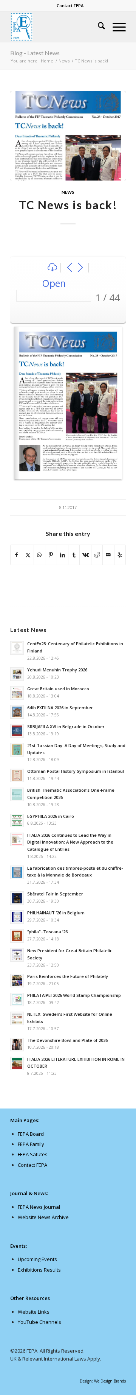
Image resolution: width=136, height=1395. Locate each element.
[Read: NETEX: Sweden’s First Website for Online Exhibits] (17, 1018)
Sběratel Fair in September (55, 894)
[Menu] (115, 27)
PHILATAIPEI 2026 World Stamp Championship (74, 995)
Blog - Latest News (35, 52)
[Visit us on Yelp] (119, 555)
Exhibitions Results (39, 1269)
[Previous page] (69, 267)
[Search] (97, 27)
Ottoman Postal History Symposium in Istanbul (75, 771)
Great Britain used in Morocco (58, 688)
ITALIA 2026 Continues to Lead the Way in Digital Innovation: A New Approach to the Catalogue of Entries (70, 842)
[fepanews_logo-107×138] (56, 27)
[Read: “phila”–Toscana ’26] (17, 936)
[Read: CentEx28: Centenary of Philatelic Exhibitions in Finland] (17, 648)
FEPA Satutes (33, 1154)
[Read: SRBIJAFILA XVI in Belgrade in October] (17, 731)
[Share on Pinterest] (50, 555)
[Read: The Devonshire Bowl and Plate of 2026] (17, 1044)
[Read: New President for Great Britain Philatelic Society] (17, 955)
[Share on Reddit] (96, 555)
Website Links (33, 1311)
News (68, 192)
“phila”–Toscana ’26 (47, 931)
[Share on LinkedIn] (62, 555)
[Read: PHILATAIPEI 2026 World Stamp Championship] (17, 999)
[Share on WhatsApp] (39, 555)
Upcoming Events (37, 1259)
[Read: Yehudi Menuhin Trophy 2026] (17, 674)
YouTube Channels (39, 1322)
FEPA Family (31, 1144)
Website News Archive (43, 1217)
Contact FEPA (70, 5)
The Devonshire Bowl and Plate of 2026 (67, 1040)
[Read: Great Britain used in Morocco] (17, 693)
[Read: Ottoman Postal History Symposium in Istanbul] (17, 775)
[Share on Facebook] (16, 555)
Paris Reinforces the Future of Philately (67, 976)
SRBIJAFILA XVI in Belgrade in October (66, 726)
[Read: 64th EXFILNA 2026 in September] (17, 712)
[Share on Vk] (85, 555)
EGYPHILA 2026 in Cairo (50, 816)
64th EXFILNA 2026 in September (60, 707)
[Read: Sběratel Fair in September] (17, 898)
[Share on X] (27, 555)
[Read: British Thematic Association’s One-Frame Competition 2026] (17, 794)
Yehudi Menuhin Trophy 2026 (57, 670)
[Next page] (80, 267)
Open (54, 283)
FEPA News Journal (39, 1206)
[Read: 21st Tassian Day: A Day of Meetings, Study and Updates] (17, 750)
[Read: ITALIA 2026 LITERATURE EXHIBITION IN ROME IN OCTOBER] (17, 1063)
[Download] (52, 267)
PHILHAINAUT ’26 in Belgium (56, 912)
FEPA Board (31, 1133)
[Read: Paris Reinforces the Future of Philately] (17, 980)
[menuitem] (70, 6)
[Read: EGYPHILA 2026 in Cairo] (17, 820)
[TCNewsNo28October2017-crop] (68, 136)
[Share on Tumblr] (73, 555)
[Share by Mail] (108, 555)
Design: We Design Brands (103, 1381)
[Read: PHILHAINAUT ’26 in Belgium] (17, 917)
